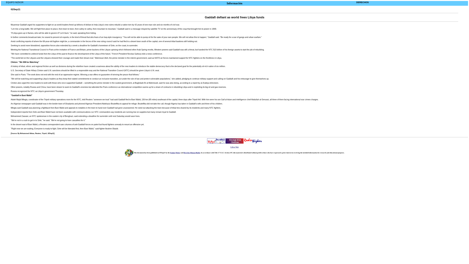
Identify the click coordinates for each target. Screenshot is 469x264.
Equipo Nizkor (175, 153)
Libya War (234, 147)
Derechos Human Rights (192, 153)
